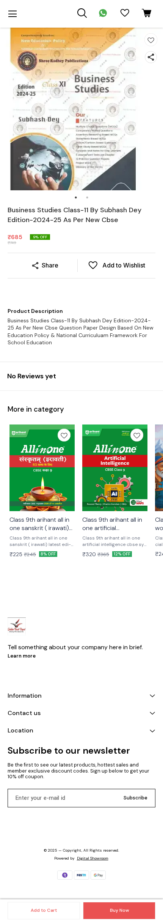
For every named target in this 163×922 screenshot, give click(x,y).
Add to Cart (44, 910)
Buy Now (119, 910)
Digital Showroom (92, 858)
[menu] (12, 14)
